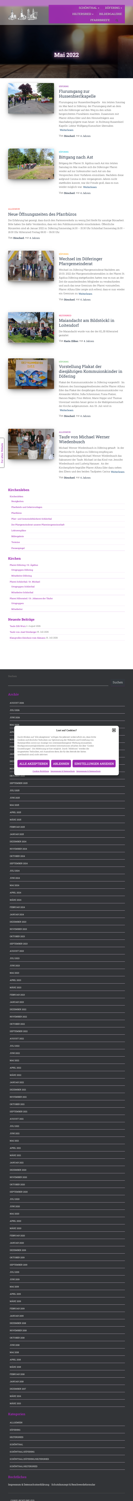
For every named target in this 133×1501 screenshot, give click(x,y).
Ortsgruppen (17, 603)
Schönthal (88, 8)
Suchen (12, 676)
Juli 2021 (14, 1126)
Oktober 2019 (17, 1257)
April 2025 (15, 812)
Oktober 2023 (17, 936)
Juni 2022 (15, 1053)
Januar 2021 (17, 1162)
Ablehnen (61, 764)
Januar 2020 (17, 1242)
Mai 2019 (14, 1286)
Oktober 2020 (17, 1184)
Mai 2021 (14, 1140)
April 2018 (15, 1359)
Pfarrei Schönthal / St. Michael (25, 581)
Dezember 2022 (18, 1009)
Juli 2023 (14, 958)
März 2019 (15, 1301)
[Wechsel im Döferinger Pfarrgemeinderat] (31, 266)
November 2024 (18, 848)
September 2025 (19, 783)
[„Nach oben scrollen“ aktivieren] (126, 1494)
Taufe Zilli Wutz (18, 626)
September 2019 (18, 1264)
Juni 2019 (14, 1279)
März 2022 (15, 1075)
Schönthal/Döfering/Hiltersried (29, 1459)
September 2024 (19, 863)
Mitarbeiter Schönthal (22, 592)
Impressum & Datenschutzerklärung (28, 1484)
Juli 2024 (15, 870)
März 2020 (15, 1228)
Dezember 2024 (18, 841)
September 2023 (19, 943)
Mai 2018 (14, 1352)
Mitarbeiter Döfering (21, 575)
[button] (114, 730)
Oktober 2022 (17, 1023)
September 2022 (19, 1031)
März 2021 (15, 1155)
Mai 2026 (14, 724)
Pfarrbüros (16, 512)
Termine (15, 542)
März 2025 (15, 819)
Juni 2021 (14, 1133)
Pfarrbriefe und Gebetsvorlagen (26, 507)
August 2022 (17, 1038)
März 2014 (15, 1396)
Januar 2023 (17, 1002)
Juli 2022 (14, 1045)
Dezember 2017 (18, 1388)
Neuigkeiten (17, 501)
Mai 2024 (14, 885)
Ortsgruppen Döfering (22, 569)
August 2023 (17, 950)
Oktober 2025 (17, 775)
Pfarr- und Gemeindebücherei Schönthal (31, 518)
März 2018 (15, 1366)
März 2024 (15, 899)
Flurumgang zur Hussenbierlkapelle (77, 94)
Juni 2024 (15, 878)
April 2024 (15, 892)
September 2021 (18, 1111)
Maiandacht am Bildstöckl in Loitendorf (86, 323)
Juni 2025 (15, 797)
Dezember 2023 (18, 921)
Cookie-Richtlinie (41, 771)
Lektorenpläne (18, 530)
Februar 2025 (17, 826)
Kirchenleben (16, 496)
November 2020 (18, 1177)
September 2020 (19, 1191)
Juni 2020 (15, 1206)
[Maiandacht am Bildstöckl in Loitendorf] (31, 327)
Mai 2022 (14, 1060)
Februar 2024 (17, 907)
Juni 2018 (14, 1345)
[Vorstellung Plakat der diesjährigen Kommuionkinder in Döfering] (31, 373)
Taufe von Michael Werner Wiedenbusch (84, 439)
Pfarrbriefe (100, 20)
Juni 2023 (15, 965)
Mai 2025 (14, 805)
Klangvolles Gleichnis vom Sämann (28, 637)
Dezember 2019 (18, 1250)
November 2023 (18, 929)
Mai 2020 (14, 1213)
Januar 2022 (17, 1082)
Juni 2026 (15, 717)
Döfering (112, 8)
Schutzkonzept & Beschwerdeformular (73, 1484)
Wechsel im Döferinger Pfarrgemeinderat (80, 261)
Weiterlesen (66, 130)
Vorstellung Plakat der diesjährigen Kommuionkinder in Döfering (90, 371)
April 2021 (15, 1148)
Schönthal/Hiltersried (23, 1466)
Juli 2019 (14, 1272)
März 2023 (15, 987)
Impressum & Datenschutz (63, 771)
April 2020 (15, 1220)
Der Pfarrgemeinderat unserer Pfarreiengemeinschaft (38, 524)
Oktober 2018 (17, 1337)
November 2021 (18, 1096)
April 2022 (15, 1067)
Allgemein (14, 209)
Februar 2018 (17, 1374)
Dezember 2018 (18, 1323)
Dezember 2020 (18, 1169)
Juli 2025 (14, 790)
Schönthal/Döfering (22, 1451)
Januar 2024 (17, 914)
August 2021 (17, 1118)
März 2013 (15, 1403)
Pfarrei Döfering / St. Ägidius (24, 565)
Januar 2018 (17, 1381)
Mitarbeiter (17, 609)
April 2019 (15, 1293)
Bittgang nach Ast (76, 157)
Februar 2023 (17, 994)
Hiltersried (82, 14)
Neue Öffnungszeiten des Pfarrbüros (42, 214)
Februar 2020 (17, 1235)
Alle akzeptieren (33, 764)
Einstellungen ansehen (94, 764)
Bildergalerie (110, 14)
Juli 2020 (14, 1199)
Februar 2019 (17, 1308)
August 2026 (17, 702)
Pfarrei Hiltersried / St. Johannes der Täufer (31, 598)
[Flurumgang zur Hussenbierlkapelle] (31, 98)
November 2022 (18, 1016)
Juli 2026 (14, 710)
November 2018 (18, 1330)
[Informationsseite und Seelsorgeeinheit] (23, 14)
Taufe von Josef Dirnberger (23, 631)
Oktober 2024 (17, 856)
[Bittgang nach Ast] (31, 164)
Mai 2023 (14, 972)
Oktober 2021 (17, 1104)
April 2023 (15, 980)
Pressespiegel (18, 548)
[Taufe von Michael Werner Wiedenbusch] (31, 444)
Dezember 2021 (18, 1089)
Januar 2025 (17, 834)
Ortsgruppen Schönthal (23, 586)
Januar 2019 (17, 1315)
